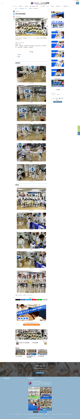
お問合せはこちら (58, 101)
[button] (13, 20)
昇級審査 (17, 11)
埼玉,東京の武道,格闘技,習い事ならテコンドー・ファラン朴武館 (42, 417)
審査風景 (19, 54)
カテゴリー (53, 93)
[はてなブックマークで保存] (13, 14)
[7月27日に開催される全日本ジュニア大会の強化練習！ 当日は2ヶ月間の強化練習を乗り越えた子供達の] (34, 405)
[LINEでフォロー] (78, 0)
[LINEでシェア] (13, 18)
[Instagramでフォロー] (76, 0)
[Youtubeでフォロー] (77, 0)
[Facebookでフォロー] (73, 0)
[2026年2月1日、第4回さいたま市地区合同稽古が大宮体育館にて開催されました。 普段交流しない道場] (34, 393)
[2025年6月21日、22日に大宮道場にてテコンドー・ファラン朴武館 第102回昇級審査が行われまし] (46, 405)
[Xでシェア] (13, 11)
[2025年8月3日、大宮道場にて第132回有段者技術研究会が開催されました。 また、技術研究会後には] (46, 393)
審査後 (19, 56)
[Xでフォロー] (29, 336)
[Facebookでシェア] (13, 13)
